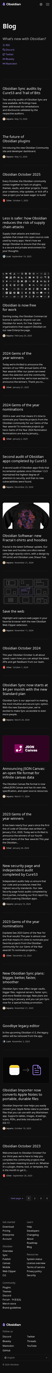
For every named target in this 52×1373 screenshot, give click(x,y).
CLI (4, 1275)
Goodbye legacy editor (21, 1025)
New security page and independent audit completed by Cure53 (21, 870)
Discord (10, 49)
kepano (9, 119)
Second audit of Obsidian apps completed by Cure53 (25, 458)
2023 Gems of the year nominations (21, 923)
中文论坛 (16, 1299)
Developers (33, 1230)
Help (29, 1226)
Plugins (7, 1287)
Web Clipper (9, 1271)
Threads (31, 1341)
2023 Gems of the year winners (17, 816)
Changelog (33, 1234)
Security (31, 1275)
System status (34, 1259)
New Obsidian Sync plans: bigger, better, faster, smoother (23, 977)
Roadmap (32, 1242)
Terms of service (36, 1267)
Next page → (17, 1198)
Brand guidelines (12, 1307)
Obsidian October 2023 (22, 1146)
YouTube (32, 1345)
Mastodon (11, 63)
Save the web (13, 611)
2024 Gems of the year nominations (21, 407)
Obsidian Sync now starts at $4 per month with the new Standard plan (25, 689)
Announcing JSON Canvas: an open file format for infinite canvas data (24, 773)
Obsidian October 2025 (22, 174)
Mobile (6, 1267)
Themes (7, 1291)
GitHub (6, 1350)
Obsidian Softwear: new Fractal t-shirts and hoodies (25, 537)
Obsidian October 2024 (22, 648)
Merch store (9, 1303)
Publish (7, 1259)
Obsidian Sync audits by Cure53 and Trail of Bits (22, 90)
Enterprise (8, 1234)
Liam (8, 1041)
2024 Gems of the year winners (17, 355)
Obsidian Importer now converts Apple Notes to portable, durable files (22, 1094)
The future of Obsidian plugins (16, 138)
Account (7, 1238)
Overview (8, 1251)
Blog (29, 1247)
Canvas (6, 1263)
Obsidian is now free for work (19, 307)
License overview (36, 1263)
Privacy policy (34, 1271)
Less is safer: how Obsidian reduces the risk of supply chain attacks (25, 222)
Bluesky (10, 59)
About (30, 1238)
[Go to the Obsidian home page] (12, 4)
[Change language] (41, 4)
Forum (6, 1299)
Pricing (6, 1230)
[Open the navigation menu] (47, 4)
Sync (5, 1255)
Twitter (10, 54)
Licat (8, 256)
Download (8, 1226)
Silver (9, 200)
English (11, 1357)
